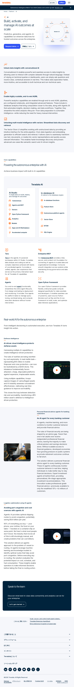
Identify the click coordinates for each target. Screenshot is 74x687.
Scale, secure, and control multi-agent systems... (45, 619)
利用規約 (58, 681)
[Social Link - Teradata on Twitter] (19, 669)
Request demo (10, 46)
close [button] (70, 7)
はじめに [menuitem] (52, 2)
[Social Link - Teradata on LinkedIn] (5, 669)
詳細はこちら (27, 46)
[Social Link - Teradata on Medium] (15, 669)
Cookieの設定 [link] (39, 681)
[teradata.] (6, 2)
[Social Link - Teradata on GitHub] (10, 669)
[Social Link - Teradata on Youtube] (24, 669)
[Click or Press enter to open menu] (69, 2)
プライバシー (16, 681)
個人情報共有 (28, 681)
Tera (7, 258)
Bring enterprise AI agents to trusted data (43, 624)
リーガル (50, 681)
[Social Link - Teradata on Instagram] (33, 669)
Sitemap (6, 681)
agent (19, 286)
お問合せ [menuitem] (62, 2)
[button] (57, 370)
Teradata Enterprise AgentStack (40, 621)
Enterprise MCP (47, 258)
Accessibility (8, 682)
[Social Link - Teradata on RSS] (38, 669)
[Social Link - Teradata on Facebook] (28, 669)
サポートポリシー (62, 682)
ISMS (66, 681)
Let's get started (15, 604)
